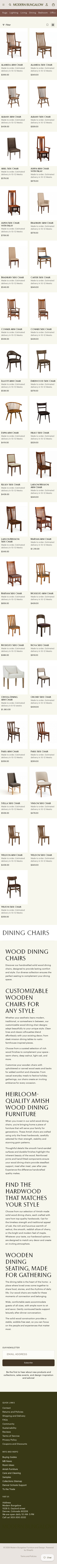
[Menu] (3, 4)
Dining (32, 13)
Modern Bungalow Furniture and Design (27, 1547)
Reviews (6, 1432)
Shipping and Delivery (13, 1416)
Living (24, 13)
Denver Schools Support (14, 1485)
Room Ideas (8, 1465)
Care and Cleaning (11, 1473)
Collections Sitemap (12, 1481)
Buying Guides (9, 1457)
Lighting (14, 13)
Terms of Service (10, 1436)
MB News (7, 1461)
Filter (8, 24)
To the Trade (8, 1489)
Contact (6, 1408)
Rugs (4, 13)
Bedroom (43, 13)
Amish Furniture (10, 1469)
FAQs (5, 1420)
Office (53, 13)
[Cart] (53, 4)
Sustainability (9, 1428)
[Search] (10, 4)
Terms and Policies (28, 1556)
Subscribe (28, 1363)
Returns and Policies (12, 1412)
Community (8, 1424)
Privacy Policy (9, 1440)
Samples (6, 1477)
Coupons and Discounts (14, 1444)
